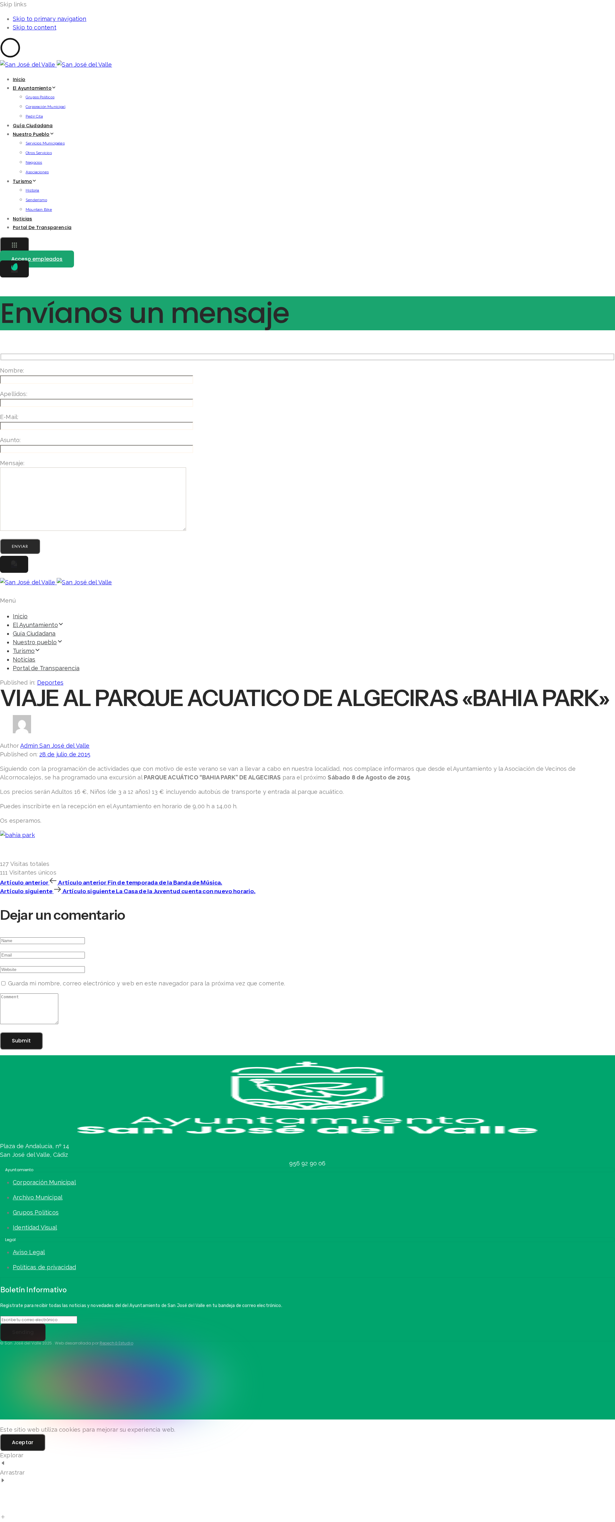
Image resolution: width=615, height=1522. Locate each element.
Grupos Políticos (40, 97)
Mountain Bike (39, 209)
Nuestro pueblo (31, 134)
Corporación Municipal (45, 106)
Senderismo (36, 200)
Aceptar (22, 1442)
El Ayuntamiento (32, 88)
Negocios (34, 162)
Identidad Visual (35, 1227)
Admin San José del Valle (54, 745)
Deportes (50, 682)
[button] (14, 245)
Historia (32, 190)
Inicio (19, 79)
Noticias (22, 219)
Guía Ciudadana (33, 125)
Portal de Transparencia (42, 227)
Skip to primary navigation (49, 18)
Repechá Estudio (116, 1343)
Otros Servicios (39, 153)
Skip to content (34, 27)
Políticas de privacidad (44, 1267)
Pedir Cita (34, 116)
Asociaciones (37, 172)
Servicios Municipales (45, 143)
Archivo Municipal (37, 1197)
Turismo (22, 181)
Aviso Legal (29, 1252)
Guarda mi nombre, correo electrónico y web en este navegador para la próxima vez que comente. (146, 983)
